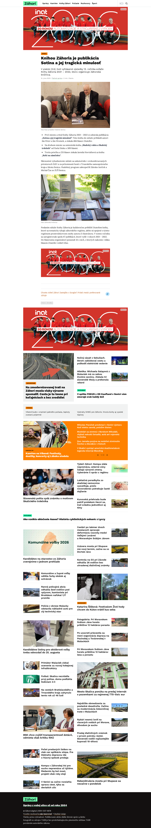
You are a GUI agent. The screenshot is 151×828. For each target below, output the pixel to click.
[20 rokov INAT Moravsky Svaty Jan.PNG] (75, 28)
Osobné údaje (60, 814)
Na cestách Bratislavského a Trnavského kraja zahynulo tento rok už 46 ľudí (57, 693)
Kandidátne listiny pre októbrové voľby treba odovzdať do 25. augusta (46, 651)
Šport (94, 3)
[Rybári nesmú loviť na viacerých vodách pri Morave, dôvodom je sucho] (119, 722)
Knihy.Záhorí (64, 3)
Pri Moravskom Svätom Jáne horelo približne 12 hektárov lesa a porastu (93, 652)
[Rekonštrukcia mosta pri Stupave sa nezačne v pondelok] (102, 765)
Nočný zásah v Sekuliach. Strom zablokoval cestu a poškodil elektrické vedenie (92, 361)
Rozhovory (85, 3)
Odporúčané (31, 383)
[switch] (121, 3)
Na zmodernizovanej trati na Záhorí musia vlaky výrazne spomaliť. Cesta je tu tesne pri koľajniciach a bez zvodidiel (47, 392)
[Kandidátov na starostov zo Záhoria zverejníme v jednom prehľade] (48, 542)
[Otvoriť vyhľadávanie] (126, 3)
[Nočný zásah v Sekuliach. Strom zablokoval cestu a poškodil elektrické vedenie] (119, 360)
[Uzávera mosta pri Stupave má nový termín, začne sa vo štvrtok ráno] (119, 549)
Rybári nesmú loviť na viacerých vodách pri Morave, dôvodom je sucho (93, 722)
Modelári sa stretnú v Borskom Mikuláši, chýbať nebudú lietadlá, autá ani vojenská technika (98, 434)
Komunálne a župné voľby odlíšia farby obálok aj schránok (55, 576)
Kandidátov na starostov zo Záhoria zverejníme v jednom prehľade (44, 560)
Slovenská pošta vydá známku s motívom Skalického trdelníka (48, 500)
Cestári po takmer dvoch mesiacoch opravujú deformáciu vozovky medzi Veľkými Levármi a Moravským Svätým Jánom (93, 533)
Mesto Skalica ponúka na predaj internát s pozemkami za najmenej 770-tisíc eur (101, 693)
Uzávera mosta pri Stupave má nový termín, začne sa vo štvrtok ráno (93, 549)
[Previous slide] (98, 455)
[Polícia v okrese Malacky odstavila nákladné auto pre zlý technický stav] (31, 608)
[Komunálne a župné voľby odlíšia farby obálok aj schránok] (31, 576)
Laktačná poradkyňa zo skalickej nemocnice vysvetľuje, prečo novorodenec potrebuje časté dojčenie (93, 486)
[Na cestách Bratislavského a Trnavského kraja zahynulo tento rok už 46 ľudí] (31, 692)
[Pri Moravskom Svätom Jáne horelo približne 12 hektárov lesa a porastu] (119, 652)
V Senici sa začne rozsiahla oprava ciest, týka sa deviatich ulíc (56, 785)
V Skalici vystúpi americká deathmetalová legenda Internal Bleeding (98, 449)
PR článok (81, 390)
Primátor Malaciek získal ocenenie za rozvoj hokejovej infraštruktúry (57, 665)
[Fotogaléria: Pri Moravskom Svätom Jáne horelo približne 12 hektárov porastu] (119, 622)
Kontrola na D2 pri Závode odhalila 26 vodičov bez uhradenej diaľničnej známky (93, 562)
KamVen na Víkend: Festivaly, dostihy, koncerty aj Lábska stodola (47, 455)
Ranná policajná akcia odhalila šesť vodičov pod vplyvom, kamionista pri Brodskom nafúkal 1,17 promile (55, 592)
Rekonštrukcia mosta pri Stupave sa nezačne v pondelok (99, 782)
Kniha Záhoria (46, 303)
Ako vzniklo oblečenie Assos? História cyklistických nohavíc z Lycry (64, 519)
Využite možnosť (37, 814)
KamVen (54, 3)
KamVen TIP (29, 450)
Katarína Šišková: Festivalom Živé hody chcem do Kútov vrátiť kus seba (100, 608)
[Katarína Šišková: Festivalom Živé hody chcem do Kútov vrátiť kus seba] (102, 587)
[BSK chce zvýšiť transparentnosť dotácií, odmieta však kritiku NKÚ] (48, 719)
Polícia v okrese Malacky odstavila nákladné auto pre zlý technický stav (57, 609)
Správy (45, 3)
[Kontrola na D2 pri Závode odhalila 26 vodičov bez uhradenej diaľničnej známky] (119, 562)
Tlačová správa (57, 78)
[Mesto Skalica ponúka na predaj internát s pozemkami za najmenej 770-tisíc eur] (102, 675)
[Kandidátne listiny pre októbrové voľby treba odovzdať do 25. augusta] (48, 633)
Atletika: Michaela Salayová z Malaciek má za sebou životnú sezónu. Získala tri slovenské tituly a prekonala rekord (93, 377)
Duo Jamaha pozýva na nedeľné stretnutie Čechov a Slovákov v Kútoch (98, 442)
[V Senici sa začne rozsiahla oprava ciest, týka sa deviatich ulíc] (31, 784)
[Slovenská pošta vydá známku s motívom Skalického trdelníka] (48, 482)
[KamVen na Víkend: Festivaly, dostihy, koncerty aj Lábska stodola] (48, 434)
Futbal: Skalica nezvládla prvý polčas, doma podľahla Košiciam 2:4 (56, 679)
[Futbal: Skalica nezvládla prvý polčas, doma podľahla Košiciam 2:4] (31, 679)
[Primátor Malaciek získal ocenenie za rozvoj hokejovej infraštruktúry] (31, 665)
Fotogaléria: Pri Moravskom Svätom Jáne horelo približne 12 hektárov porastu (93, 622)
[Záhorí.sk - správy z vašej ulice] (30, 3)
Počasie (75, 3)
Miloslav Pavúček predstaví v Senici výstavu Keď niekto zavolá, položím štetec (99, 426)
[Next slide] (107, 455)
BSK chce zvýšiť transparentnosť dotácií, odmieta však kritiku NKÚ (48, 736)
